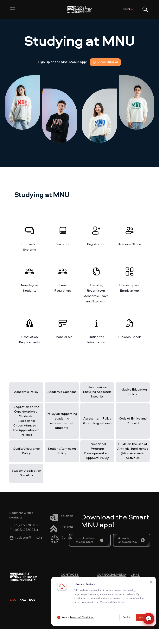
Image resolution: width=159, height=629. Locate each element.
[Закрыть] (151, 581)
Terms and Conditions (82, 617)
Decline (127, 617)
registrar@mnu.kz (28, 537)
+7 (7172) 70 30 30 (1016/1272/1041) (26, 528)
